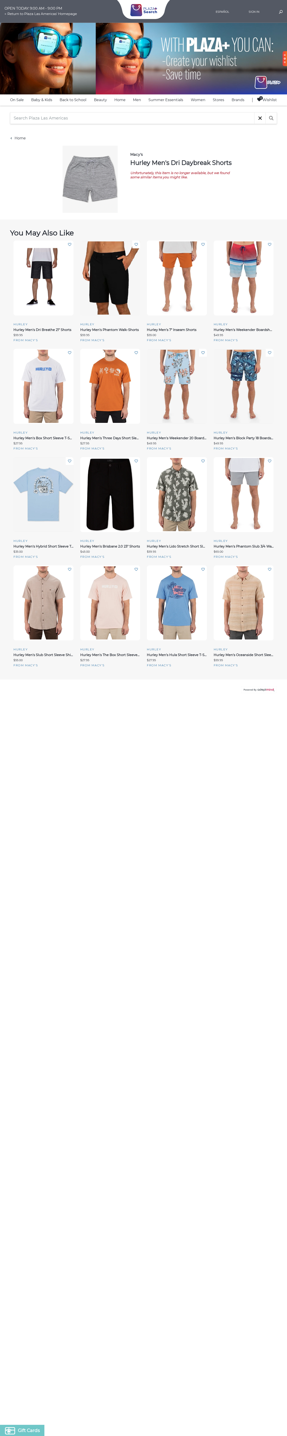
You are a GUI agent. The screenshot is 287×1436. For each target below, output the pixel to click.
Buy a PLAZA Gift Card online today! (183, 749)
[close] (225, 659)
